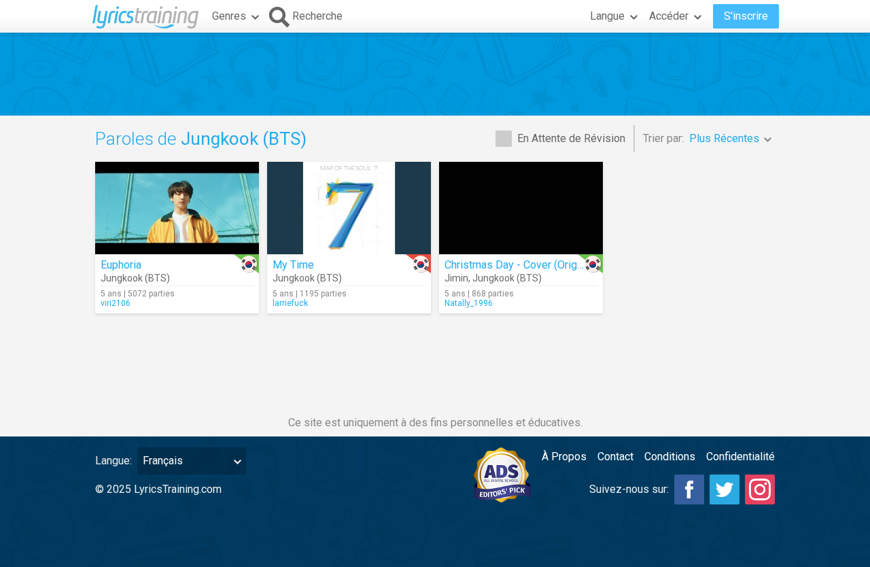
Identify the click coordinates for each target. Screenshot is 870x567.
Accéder (669, 16)
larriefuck (290, 303)
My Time (293, 264)
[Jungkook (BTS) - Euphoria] (177, 208)
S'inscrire (746, 16)
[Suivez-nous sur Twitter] (725, 489)
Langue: (113, 460)
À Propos (564, 456)
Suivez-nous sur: (629, 489)
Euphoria (121, 264)
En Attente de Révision (571, 138)
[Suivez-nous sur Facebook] (689, 489)
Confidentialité (740, 456)
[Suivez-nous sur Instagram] (760, 489)
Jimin (456, 278)
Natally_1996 (469, 303)
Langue (607, 16)
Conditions (669, 456)
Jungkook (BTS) (135, 278)
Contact (615, 456)
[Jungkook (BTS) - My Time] (349, 208)
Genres (229, 16)
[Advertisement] (435, 74)
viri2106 (115, 303)
